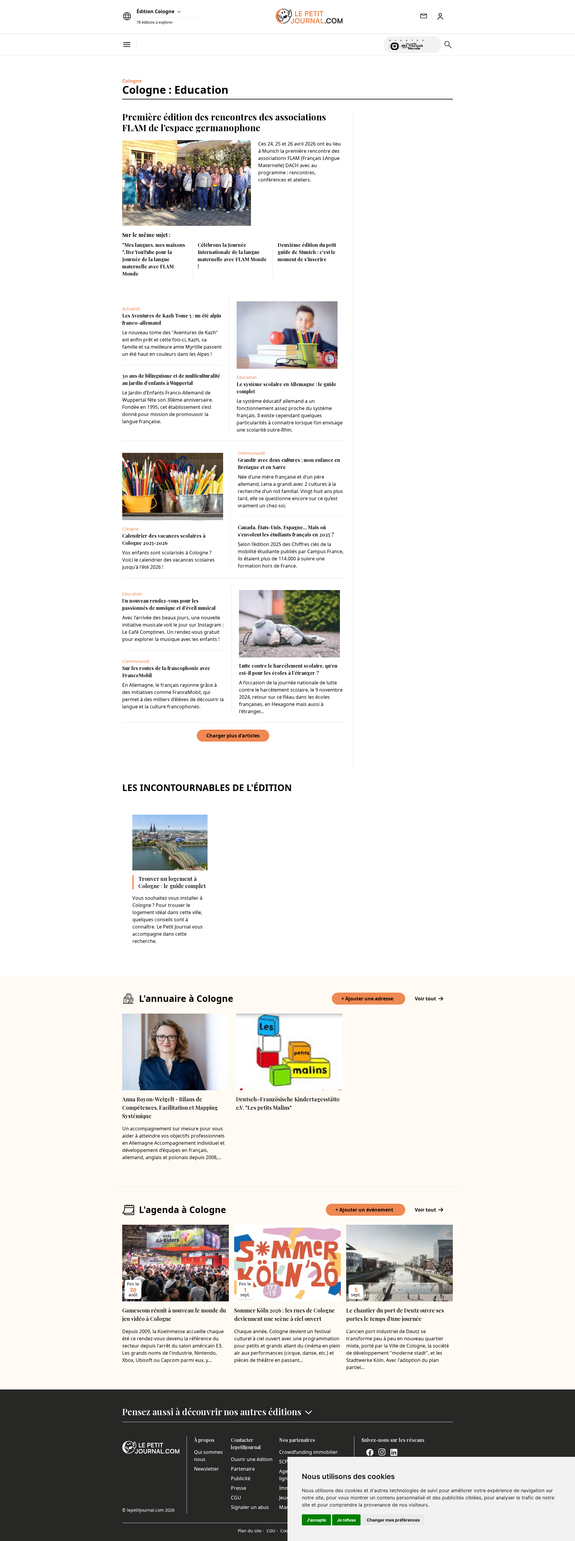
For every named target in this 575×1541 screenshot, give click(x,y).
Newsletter (206, 1469)
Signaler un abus (250, 1507)
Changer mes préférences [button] (393, 1519)
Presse (238, 1488)
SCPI (284, 1461)
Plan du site (251, 1531)
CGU (236, 1497)
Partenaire (243, 1469)
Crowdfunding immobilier (308, 1452)
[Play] (433, 45)
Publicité (240, 1478)
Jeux (283, 1497)
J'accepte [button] (316, 1519)
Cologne (132, 81)
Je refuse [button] (346, 1519)
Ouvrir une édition (252, 1459)
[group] (433, 43)
